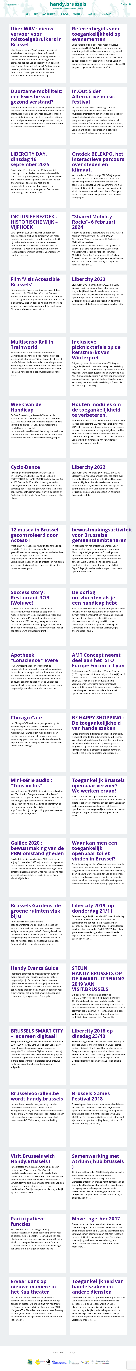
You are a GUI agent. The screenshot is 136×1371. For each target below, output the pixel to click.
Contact (106, 14)
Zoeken (124, 4)
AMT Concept (48, 14)
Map (36, 14)
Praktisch (91, 14)
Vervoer (77, 14)
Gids (27, 14)
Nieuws (64, 14)
